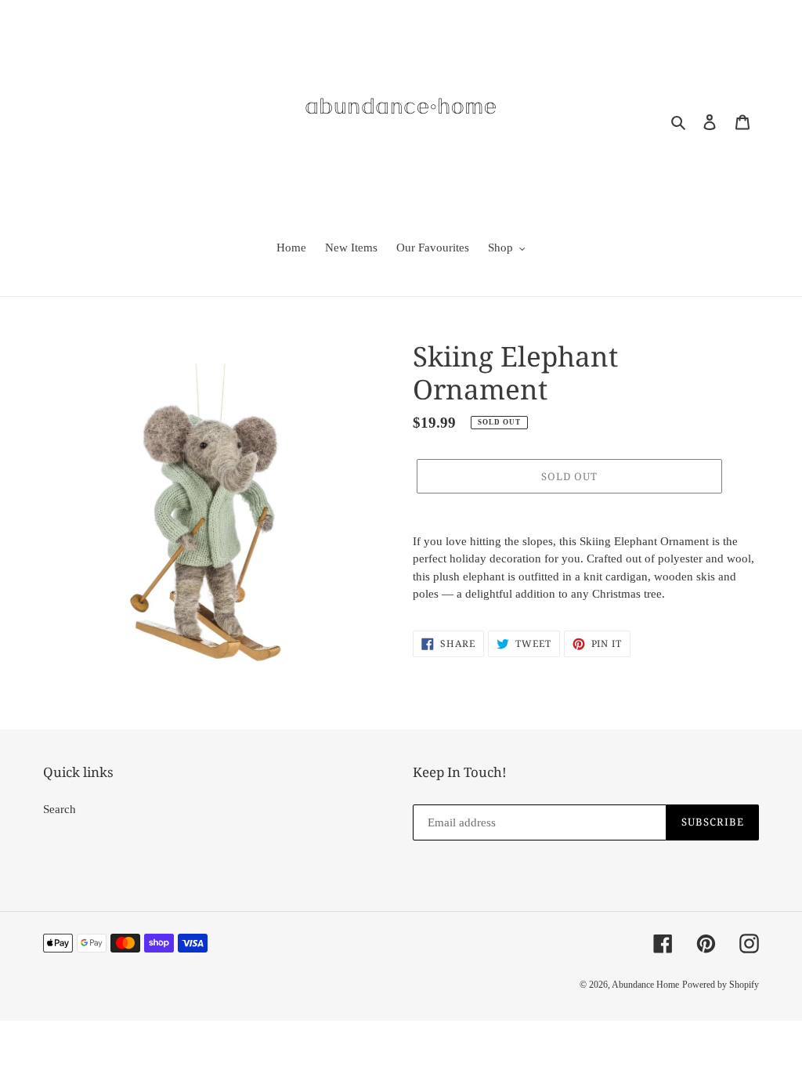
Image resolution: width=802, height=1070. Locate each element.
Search (59, 809)
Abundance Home (645, 984)
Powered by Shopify (720, 984)
